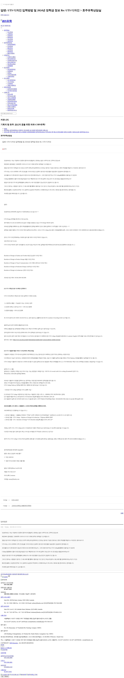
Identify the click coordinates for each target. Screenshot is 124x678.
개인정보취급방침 (6, 574)
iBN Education (14, 643)
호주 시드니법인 (5, 597)
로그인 (3, 25)
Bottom (6, 676)
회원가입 (7, 25)
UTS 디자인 (15, 500)
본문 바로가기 (5, 15)
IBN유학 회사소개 (23, 574)
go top (2, 644)
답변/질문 (4, 521)
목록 (122, 513)
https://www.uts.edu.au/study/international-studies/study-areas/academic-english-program (36, 339)
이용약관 (14, 574)
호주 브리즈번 (5, 606)
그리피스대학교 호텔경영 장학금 (21, 505)
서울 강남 (3, 615)
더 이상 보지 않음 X (8, 4)
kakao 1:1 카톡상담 (6, 648)
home (5, 128)
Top (2, 676)
